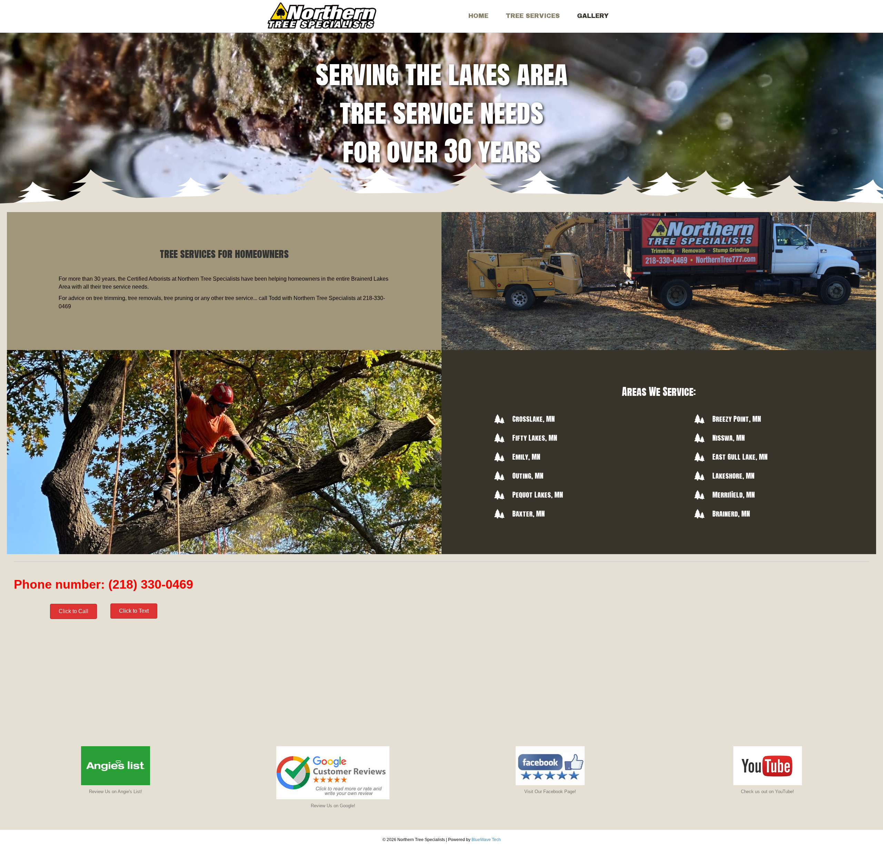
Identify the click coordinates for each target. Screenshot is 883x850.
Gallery (593, 15)
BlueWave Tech (486, 839)
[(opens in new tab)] (115, 765)
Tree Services (533, 15)
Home (478, 15)
